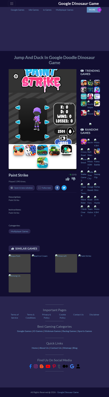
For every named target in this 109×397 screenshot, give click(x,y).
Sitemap (67, 348)
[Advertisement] (54, 32)
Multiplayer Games (19, 231)
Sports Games (85, 331)
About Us (44, 348)
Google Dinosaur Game (78, 3)
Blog (75, 348)
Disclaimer (94, 314)
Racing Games (69, 331)
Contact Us (78, 314)
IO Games (38, 331)
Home (35, 348)
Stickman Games (52, 331)
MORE (92, 9)
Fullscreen (46, 187)
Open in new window (23, 187)
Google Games (24, 331)
